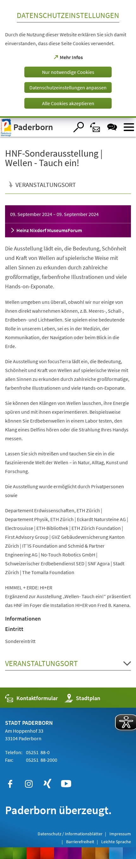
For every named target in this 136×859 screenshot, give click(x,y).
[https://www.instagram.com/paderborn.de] (29, 784)
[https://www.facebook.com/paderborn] (10, 784)
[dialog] (68, 59)
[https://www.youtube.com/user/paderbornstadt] (66, 784)
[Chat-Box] (112, 127)
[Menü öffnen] (129, 127)
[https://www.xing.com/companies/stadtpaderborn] (47, 784)
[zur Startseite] (34, 127)
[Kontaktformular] (95, 127)
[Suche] (78, 127)
